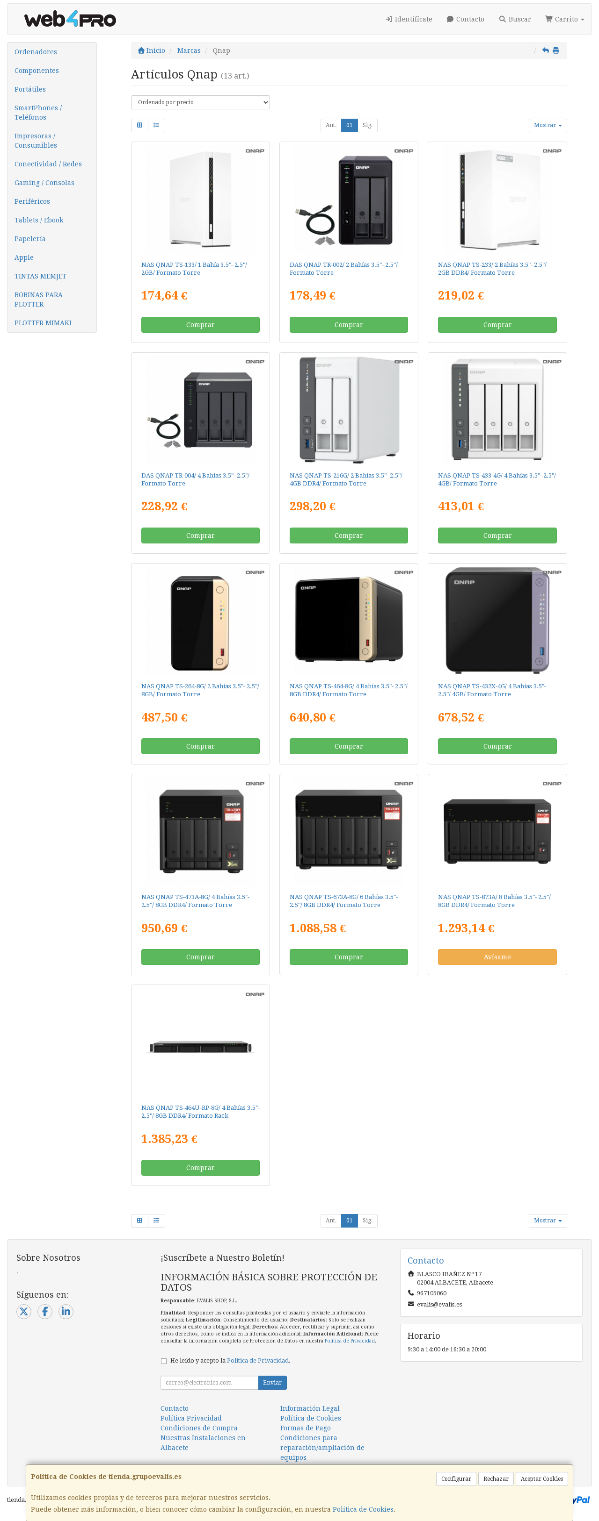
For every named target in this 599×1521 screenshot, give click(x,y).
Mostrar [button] (545, 125)
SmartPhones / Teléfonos (38, 112)
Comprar (200, 324)
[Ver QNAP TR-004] (200, 410)
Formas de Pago (305, 1428)
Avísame (497, 957)
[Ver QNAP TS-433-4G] (497, 410)
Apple (24, 257)
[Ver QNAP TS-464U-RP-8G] (200, 1042)
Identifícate (412, 19)
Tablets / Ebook (39, 220)
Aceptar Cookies (542, 1479)
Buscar (519, 19)
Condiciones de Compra (199, 1428)
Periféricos (32, 201)
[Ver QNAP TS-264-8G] (200, 620)
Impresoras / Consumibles (36, 140)
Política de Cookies (363, 1509)
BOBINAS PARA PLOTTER (39, 299)
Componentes (37, 70)
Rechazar (496, 1479)
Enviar (272, 1382)
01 (349, 125)
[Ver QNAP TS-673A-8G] (349, 831)
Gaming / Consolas (44, 182)
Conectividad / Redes (48, 164)
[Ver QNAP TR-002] (349, 199)
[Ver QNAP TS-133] (200, 199)
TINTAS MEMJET (40, 276)
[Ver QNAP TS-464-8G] (349, 620)
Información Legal (310, 1408)
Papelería (30, 239)
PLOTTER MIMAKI (43, 323)
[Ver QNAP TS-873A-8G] (497, 831)
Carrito (566, 19)
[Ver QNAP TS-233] (497, 199)
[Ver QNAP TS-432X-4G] (497, 620)
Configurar (456, 1479)
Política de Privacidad (350, 1340)
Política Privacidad (191, 1418)
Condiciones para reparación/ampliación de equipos (322, 1447)
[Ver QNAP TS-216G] (349, 410)
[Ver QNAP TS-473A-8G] (200, 831)
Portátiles (30, 89)
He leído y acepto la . (230, 1360)
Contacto (469, 19)
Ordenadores (36, 52)
